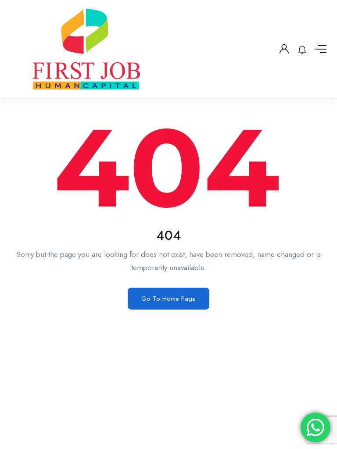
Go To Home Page (168, 298)
